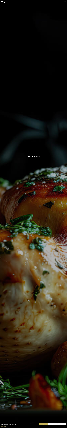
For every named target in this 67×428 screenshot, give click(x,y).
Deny (52, 424)
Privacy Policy (5, 426)
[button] (65, 422)
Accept (43, 424)
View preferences (61, 424)
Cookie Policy (2, 426)
